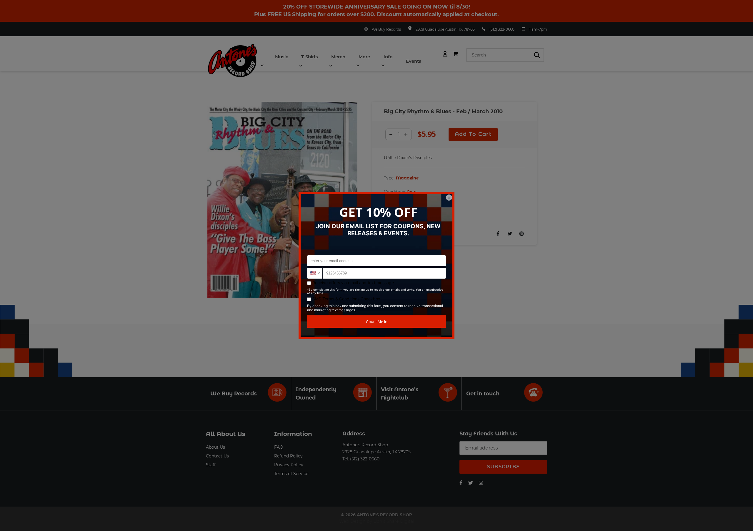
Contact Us (217, 456)
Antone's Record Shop (365, 444)
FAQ (278, 447)
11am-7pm (538, 29)
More (364, 56)
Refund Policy (288, 456)
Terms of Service (291, 473)
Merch (338, 56)
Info (388, 56)
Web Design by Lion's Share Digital (376, 521)
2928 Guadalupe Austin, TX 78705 (376, 452)
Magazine (407, 178)
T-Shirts (309, 56)
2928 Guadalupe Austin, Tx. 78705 (445, 29)
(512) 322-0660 (501, 29)
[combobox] (505, 55)
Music (281, 56)
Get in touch (482, 393)
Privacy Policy (288, 464)
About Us (215, 447)
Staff (211, 464)
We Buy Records (386, 29)
